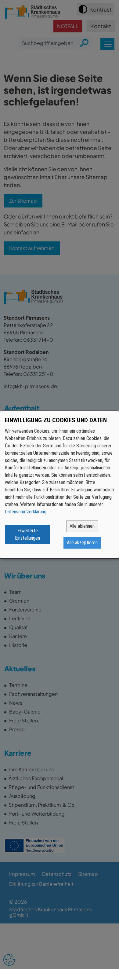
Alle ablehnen (82, 526)
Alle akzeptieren (82, 542)
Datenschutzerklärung (25, 512)
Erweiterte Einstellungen (27, 534)
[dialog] (59, 484)
